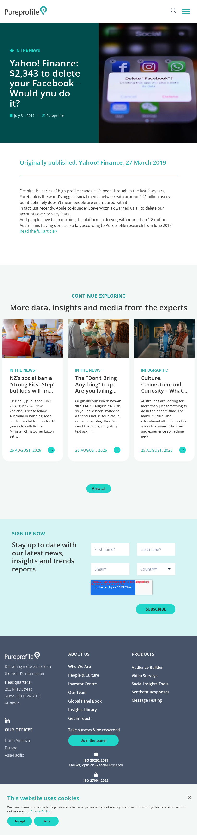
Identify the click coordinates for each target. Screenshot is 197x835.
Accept (20, 821)
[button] (186, 11)
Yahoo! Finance (101, 162)
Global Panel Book (85, 701)
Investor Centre (82, 683)
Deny (46, 821)
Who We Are (79, 666)
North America (17, 740)
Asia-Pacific (14, 755)
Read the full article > (39, 231)
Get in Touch (79, 718)
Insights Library (82, 709)
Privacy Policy (40, 811)
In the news (27, 50)
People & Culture (83, 675)
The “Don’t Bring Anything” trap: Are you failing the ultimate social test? (96, 390)
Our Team (77, 692)
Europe (11, 748)
